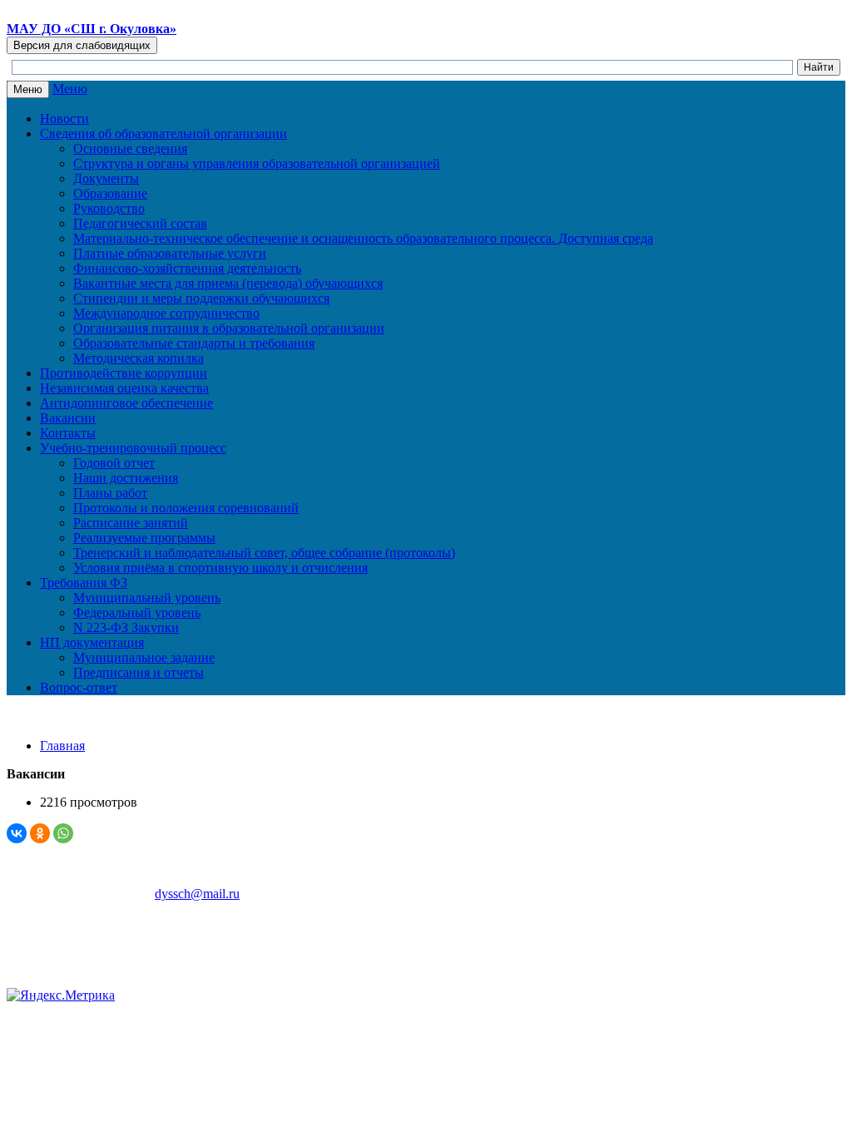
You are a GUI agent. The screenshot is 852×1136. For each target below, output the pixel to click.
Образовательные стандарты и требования (194, 343)
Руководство (109, 208)
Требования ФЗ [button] (83, 582)
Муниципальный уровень (146, 597)
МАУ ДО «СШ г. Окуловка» (91, 29)
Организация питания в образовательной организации (228, 328)
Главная (62, 745)
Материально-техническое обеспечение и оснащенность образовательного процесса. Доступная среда (363, 238)
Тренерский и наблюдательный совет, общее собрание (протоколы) (264, 553)
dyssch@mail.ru (197, 894)
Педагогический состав (140, 223)
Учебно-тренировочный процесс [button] (133, 448)
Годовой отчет (114, 463)
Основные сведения (130, 148)
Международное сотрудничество (166, 313)
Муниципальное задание (144, 657)
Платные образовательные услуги (169, 253)
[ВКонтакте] (17, 833)
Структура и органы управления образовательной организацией (256, 163)
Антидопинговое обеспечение (126, 403)
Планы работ (110, 493)
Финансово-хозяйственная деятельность (187, 268)
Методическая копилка (138, 358)
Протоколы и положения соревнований (186, 508)
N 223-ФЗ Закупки (126, 627)
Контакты (68, 433)
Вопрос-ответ (78, 687)
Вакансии (68, 418)
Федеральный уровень (137, 612)
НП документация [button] (92, 642)
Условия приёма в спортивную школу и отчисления (220, 568)
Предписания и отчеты (138, 672)
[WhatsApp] (63, 833)
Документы (106, 178)
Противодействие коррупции (123, 373)
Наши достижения (125, 478)
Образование (110, 193)
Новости (64, 118)
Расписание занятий (130, 523)
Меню (69, 88)
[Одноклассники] (40, 833)
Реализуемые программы (144, 538)
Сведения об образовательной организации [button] (163, 133)
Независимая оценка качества (124, 388)
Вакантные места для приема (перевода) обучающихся (228, 283)
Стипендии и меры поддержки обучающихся (201, 298)
